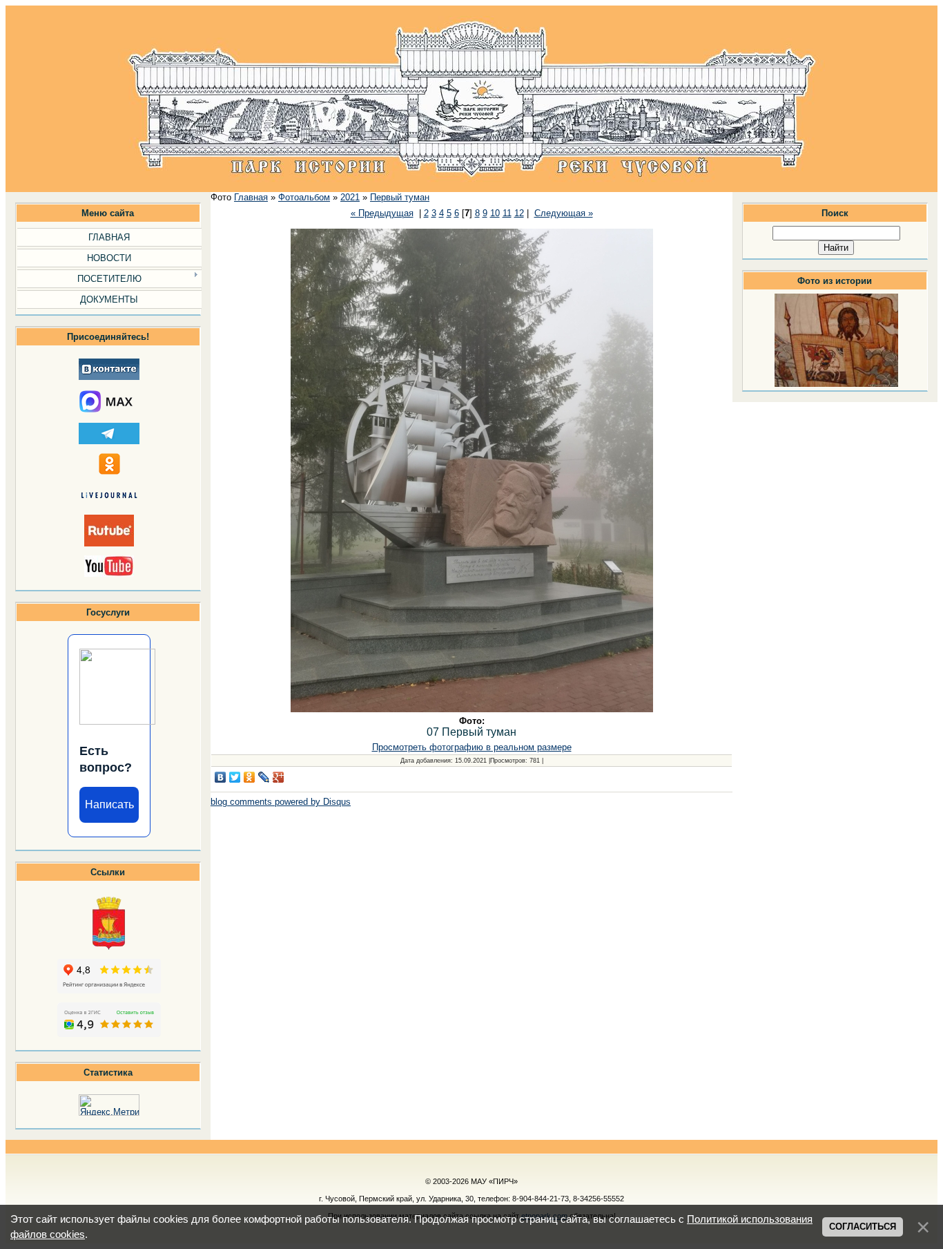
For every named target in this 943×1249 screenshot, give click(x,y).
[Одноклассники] (249, 777)
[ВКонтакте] (220, 777)
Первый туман (399, 197)
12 (519, 213)
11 (507, 213)
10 (495, 213)
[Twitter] (235, 777)
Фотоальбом (304, 197)
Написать (109, 804)
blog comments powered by (281, 802)
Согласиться (862, 1226)
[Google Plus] (278, 777)
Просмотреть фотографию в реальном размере (472, 747)
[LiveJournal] (264, 777)
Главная (251, 197)
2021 (350, 197)
